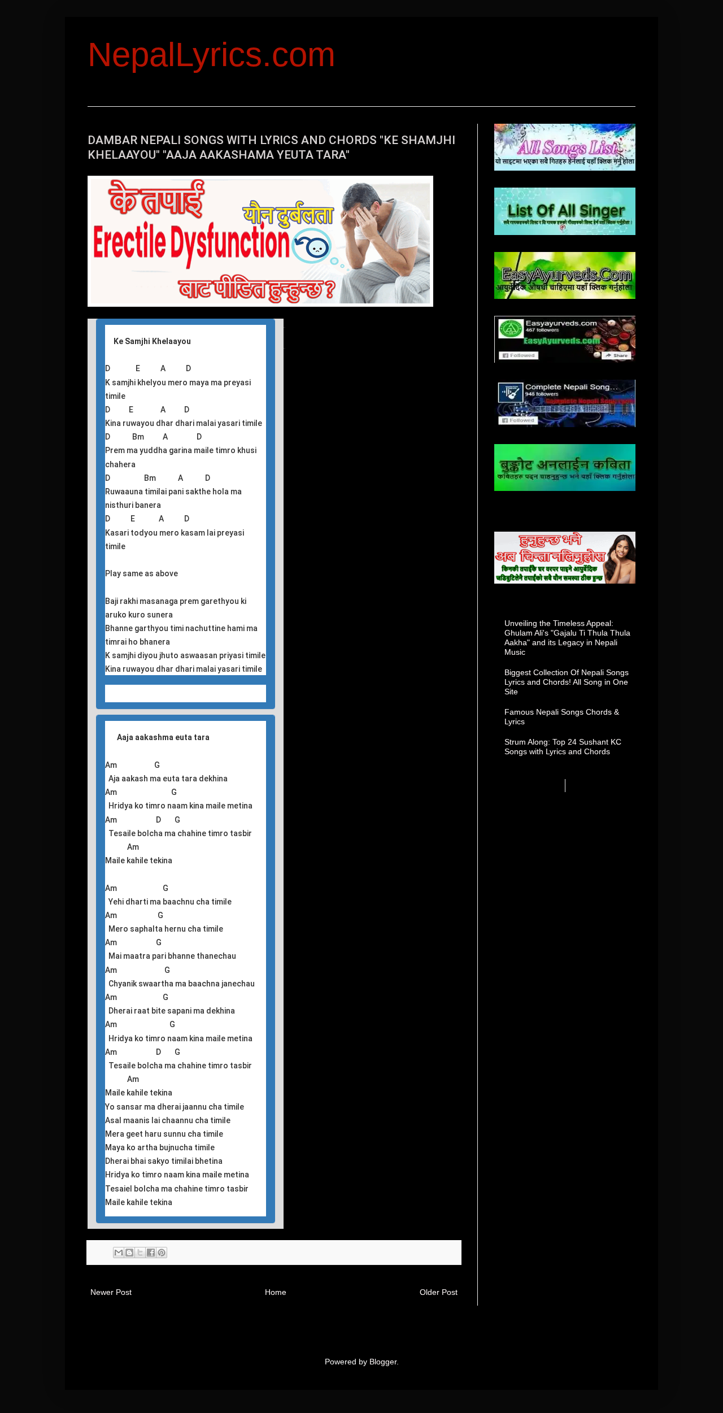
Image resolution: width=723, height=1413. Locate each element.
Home (275, 1292)
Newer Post (111, 1292)
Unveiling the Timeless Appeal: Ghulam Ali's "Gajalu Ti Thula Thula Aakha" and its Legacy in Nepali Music (567, 637)
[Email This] (118, 1252)
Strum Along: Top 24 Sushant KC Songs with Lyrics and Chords (562, 746)
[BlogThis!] (129, 1252)
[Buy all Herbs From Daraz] (260, 303)
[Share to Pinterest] (161, 1252)
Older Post (439, 1292)
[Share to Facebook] (150, 1252)
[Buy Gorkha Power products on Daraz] (564, 558)
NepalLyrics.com (212, 54)
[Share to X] (140, 1252)
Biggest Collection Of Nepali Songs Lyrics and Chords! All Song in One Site (566, 682)
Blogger (383, 1361)
